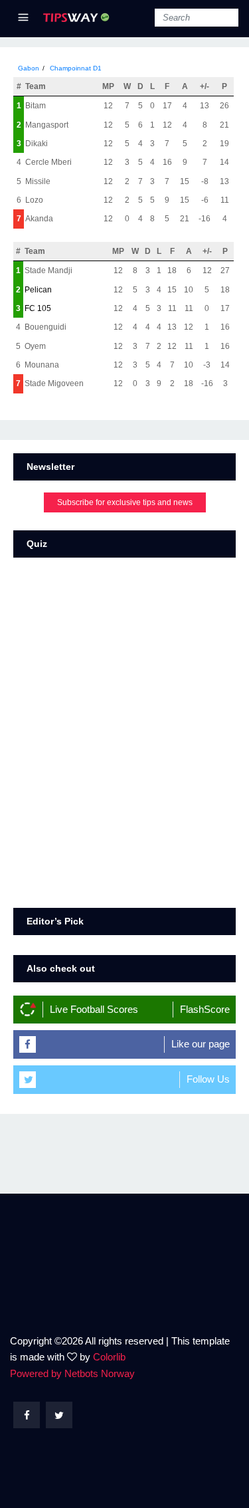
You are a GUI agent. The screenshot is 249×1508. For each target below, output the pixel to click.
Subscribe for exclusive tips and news (125, 502)
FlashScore (205, 1009)
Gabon (28, 68)
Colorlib (109, 1356)
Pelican (38, 289)
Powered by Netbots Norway (72, 1373)
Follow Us (208, 1079)
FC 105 (38, 308)
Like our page (200, 1043)
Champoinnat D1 (76, 68)
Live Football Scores (94, 1009)
